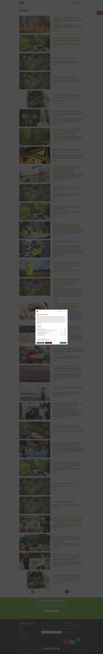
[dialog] (51, 327)
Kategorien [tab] (39, 325)
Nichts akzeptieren (48, 342)
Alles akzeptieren (63, 342)
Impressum (59, 311)
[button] (64, 329)
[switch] (65, 329)
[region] (51, 327)
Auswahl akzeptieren (40, 342)
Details (62, 332)
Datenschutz (65, 311)
